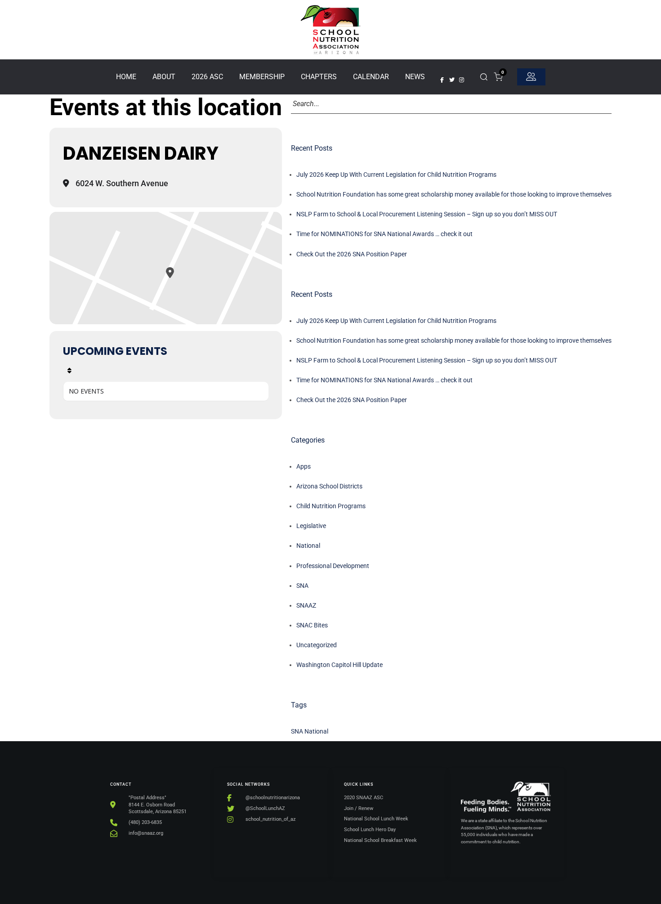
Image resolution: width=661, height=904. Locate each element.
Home (126, 76)
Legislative (311, 525)
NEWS (415, 76)
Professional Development (332, 565)
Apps (303, 466)
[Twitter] (452, 80)
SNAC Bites (312, 625)
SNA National (309, 731)
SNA (302, 585)
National (308, 545)
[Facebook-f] (442, 80)
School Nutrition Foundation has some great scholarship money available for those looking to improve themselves (454, 194)
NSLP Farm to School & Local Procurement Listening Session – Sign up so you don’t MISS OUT (426, 214)
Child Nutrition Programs (331, 506)
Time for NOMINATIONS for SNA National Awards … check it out (384, 233)
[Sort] (69, 371)
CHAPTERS (319, 76)
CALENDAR (371, 76)
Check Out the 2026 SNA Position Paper (351, 254)
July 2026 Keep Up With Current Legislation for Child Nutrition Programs (396, 174)
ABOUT (163, 76)
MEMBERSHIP (262, 76)
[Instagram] (461, 80)
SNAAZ (306, 605)
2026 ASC (207, 76)
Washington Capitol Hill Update (339, 664)
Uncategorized (316, 645)
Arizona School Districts (329, 486)
